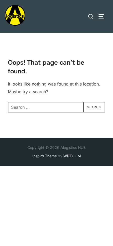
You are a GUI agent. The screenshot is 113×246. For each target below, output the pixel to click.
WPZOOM (72, 156)
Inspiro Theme (44, 156)
